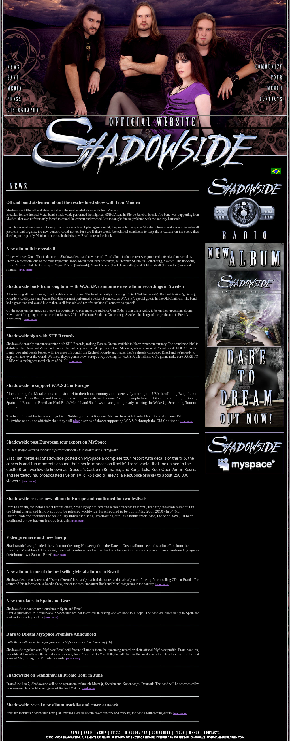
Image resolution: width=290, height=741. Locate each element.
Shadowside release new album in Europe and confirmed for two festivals (76, 498)
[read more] (26, 269)
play (76, 421)
